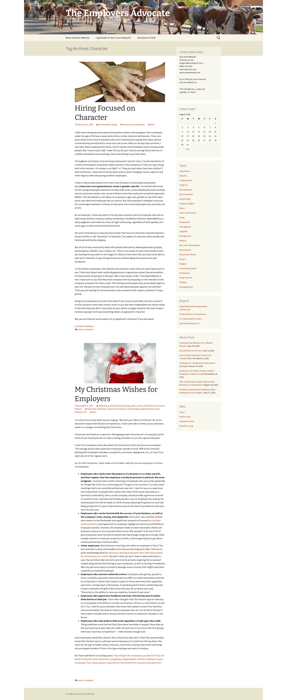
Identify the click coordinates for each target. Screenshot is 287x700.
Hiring (114, 124)
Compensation (185, 180)
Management (185, 236)
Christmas (101, 409)
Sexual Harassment (187, 268)
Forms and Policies (146, 405)
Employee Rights (186, 203)
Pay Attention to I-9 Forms (190, 350)
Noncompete (185, 250)
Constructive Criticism (117, 409)
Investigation (185, 226)
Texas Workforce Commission (192, 314)
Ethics (134, 405)
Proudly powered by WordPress (80, 694)
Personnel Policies (187, 254)
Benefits (114, 405)
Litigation (183, 231)
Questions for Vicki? (146, 37)
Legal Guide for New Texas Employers (113, 37)
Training (182, 282)
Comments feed (186, 421)
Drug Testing (124, 405)
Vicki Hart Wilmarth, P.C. (189, 323)
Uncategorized (186, 287)
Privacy (182, 259)
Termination (184, 273)
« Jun (187, 149)
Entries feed (184, 416)
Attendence (104, 405)
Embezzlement (146, 409)
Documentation (186, 194)
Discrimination (104, 124)
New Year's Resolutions (189, 245)
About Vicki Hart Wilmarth (77, 37)
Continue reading (85, 326)
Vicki (152, 124)
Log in (182, 412)
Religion (183, 263)
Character (126, 124)
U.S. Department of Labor (190, 318)
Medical (182, 240)
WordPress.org (186, 426)
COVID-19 (183, 185)
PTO (85, 412)
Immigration (184, 222)
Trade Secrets (185, 277)
